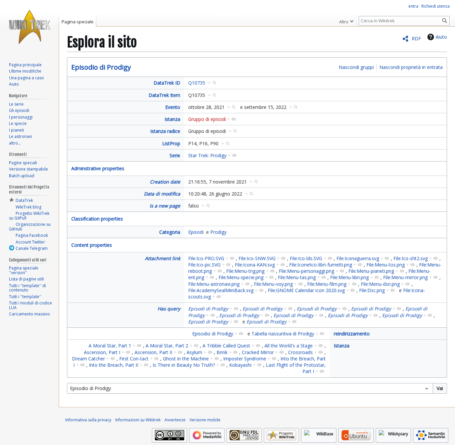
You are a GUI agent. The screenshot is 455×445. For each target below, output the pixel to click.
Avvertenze (175, 420)
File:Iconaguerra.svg (357, 258)
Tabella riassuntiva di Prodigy (282, 333)
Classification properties (97, 219)
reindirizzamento (352, 333)
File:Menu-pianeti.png (371, 271)
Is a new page (165, 206)
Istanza (172, 119)
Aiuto (441, 37)
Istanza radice (165, 131)
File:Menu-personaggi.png (306, 271)
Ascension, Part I (102, 352)
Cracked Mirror (258, 352)
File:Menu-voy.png (273, 284)
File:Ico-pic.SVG (204, 264)
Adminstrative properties (97, 168)
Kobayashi (240, 365)
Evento (172, 107)
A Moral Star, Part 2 (167, 345)
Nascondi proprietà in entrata (411, 67)
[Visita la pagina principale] (29, 26)
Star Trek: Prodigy (207, 155)
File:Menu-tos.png (385, 264)
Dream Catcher (88, 358)
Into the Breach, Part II (113, 365)
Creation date (165, 182)
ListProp (171, 143)
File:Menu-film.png (326, 284)
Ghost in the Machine (186, 358)
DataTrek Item (164, 95)
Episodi (196, 232)
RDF (416, 38)
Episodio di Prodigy (101, 67)
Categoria (169, 232)
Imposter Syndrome (244, 358)
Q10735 (196, 83)
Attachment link (162, 258)
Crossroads (300, 352)
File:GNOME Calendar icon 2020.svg (306, 290)
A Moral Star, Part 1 (110, 345)
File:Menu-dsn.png (380, 284)
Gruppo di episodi (207, 119)
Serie (175, 155)
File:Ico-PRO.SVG (206, 258)
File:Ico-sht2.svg (410, 258)
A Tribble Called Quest (226, 345)
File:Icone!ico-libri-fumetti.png (320, 264)
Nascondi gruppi (356, 67)
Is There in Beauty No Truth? (184, 365)
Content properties (91, 245)
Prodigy (218, 232)
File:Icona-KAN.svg (255, 264)
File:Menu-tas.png (297, 277)
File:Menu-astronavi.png (213, 284)
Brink (222, 352)
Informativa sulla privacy (88, 420)
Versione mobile (205, 420)
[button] (346, 20)
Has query (169, 308)
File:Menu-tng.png (245, 271)
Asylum (194, 352)
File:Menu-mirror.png (405, 277)
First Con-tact (134, 358)
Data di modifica (162, 194)
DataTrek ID (167, 83)
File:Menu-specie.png (241, 277)
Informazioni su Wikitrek (138, 420)
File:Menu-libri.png (349, 277)
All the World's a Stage (288, 345)
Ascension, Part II (153, 352)
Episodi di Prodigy (208, 308)
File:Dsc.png (372, 290)
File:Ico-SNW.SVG (256, 258)
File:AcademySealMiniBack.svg (220, 290)
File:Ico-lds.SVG (306, 258)
